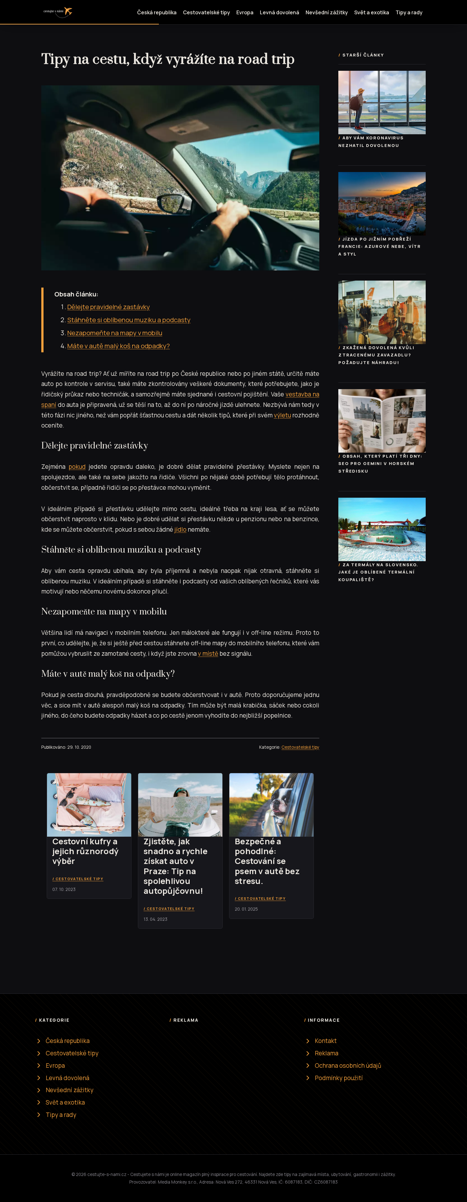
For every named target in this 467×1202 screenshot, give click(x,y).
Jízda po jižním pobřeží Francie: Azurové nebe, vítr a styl (379, 246)
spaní (48, 405)
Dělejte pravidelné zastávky (108, 306)
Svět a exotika (371, 12)
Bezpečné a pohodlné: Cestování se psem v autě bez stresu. (267, 861)
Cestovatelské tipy (206, 12)
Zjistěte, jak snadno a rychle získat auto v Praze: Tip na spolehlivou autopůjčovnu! (175, 866)
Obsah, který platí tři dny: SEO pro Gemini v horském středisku (380, 463)
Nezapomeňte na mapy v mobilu (114, 332)
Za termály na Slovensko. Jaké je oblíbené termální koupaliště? (378, 572)
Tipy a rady (409, 12)
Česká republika (157, 12)
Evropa (245, 12)
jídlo (180, 529)
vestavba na (302, 394)
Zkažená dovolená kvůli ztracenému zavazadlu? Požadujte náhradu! (376, 355)
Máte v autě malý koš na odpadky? (118, 345)
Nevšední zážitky (327, 12)
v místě (208, 653)
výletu (282, 415)
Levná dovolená (279, 12)
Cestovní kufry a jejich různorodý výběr (85, 851)
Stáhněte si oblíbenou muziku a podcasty (129, 319)
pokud (77, 466)
